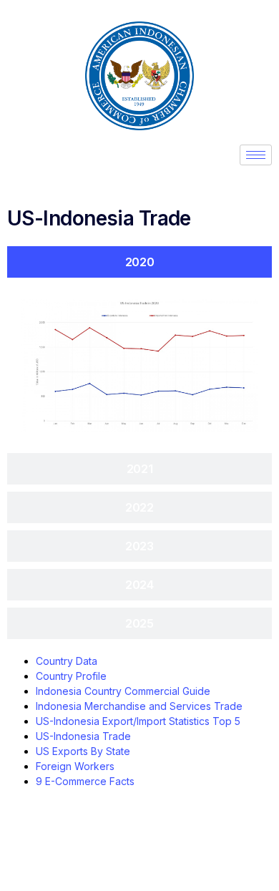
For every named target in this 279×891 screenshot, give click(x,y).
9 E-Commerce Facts (85, 781)
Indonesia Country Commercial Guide (123, 691)
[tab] (139, 262)
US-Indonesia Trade (83, 736)
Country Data (66, 661)
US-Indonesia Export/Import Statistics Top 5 (138, 721)
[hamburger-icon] (256, 155)
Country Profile (71, 676)
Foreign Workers (75, 766)
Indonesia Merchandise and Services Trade (139, 706)
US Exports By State (83, 751)
